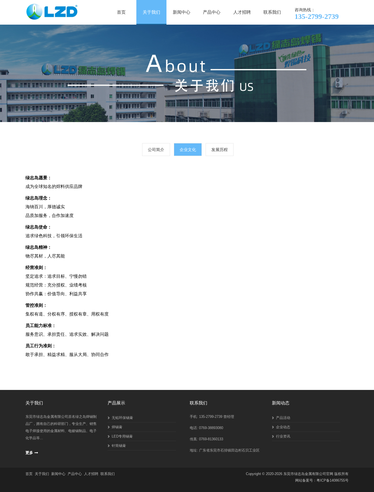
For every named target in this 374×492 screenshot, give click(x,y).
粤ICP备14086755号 (333, 480)
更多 (29, 452)
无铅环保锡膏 (122, 418)
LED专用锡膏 (122, 436)
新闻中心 (181, 12)
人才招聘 (242, 12)
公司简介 (156, 149)
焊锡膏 (117, 427)
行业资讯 (283, 436)
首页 (121, 12)
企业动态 (283, 427)
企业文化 (188, 149)
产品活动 (283, 418)
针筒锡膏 (119, 446)
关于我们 (151, 12)
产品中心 (211, 12)
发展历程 (219, 149)
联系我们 (272, 12)
